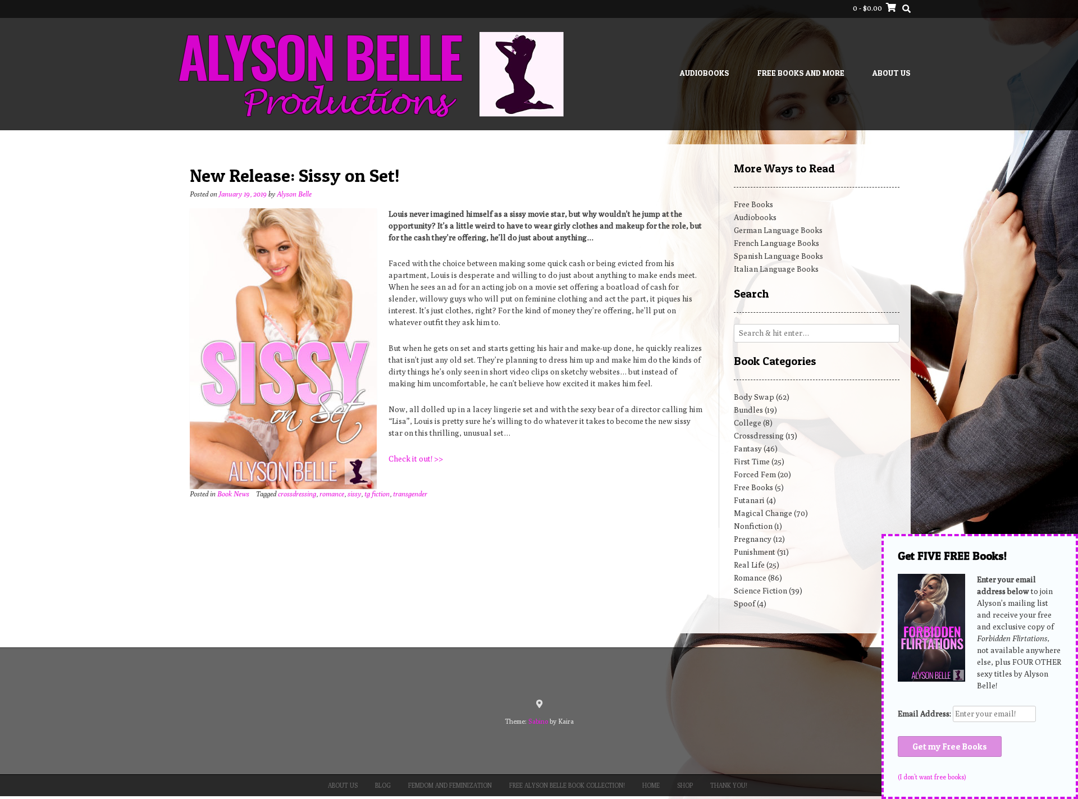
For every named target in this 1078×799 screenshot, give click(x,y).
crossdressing (297, 494)
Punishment (754, 551)
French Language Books (776, 243)
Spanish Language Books (778, 256)
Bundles (748, 409)
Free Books (753, 204)
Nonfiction (753, 526)
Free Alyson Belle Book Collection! (567, 785)
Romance (750, 577)
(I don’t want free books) (932, 777)
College (747, 422)
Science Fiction (760, 590)
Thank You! (728, 785)
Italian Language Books (776, 268)
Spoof (744, 603)
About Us (892, 72)
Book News (233, 494)
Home (651, 785)
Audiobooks (704, 72)
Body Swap (754, 396)
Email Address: (925, 713)
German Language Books (778, 230)
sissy (354, 494)
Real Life (749, 564)
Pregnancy (752, 539)
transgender (410, 494)
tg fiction (377, 494)
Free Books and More (800, 72)
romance (331, 494)
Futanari (749, 500)
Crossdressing (759, 435)
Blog (383, 785)
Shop (685, 785)
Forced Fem (755, 474)
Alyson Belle (294, 194)
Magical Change (763, 513)
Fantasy (748, 448)
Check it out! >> (416, 458)
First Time (752, 461)
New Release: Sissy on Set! (295, 175)
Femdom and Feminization (450, 785)
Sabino (538, 721)
